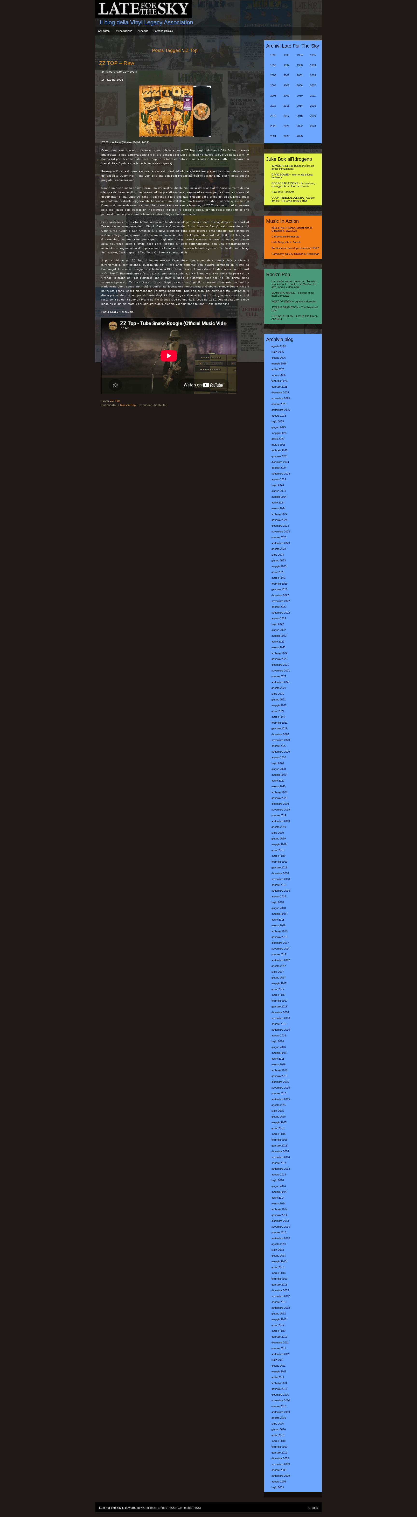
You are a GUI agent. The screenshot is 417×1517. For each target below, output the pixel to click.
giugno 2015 (278, 1116)
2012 (273, 105)
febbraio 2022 (279, 653)
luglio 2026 (277, 351)
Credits (313, 1508)
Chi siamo (104, 30)
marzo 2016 (278, 1064)
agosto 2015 (278, 1105)
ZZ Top (115, 400)
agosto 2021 (278, 687)
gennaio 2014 (279, 1215)
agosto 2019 (278, 826)
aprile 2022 (277, 641)
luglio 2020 (277, 763)
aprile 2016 (277, 1058)
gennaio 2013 (279, 1284)
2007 (313, 85)
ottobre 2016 (278, 1023)
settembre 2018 (280, 890)
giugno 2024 (278, 490)
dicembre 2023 (280, 525)
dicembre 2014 (280, 1151)
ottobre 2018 (278, 884)
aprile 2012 (277, 1325)
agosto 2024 (278, 479)
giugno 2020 (278, 769)
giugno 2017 (278, 977)
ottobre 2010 (278, 1406)
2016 (273, 115)
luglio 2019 (277, 832)
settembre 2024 (280, 473)
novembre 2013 (280, 1226)
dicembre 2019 (280, 803)
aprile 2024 (277, 502)
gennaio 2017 (279, 1006)
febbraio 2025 (279, 450)
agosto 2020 (278, 757)
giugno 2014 (278, 1186)
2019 (313, 115)
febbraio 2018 (279, 931)
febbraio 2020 (279, 792)
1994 (300, 55)
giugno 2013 (278, 1255)
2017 (286, 115)
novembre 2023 (280, 531)
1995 (313, 55)
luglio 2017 (277, 971)
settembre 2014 (280, 1168)
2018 (300, 115)
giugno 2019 (278, 838)
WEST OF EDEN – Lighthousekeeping (293, 301)
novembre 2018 (280, 879)
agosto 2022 (278, 618)
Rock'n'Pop (128, 405)
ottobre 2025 (278, 404)
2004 (273, 85)
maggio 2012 (278, 1319)
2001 (286, 75)
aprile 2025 (277, 438)
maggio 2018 (278, 913)
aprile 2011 (277, 1377)
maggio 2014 (278, 1191)
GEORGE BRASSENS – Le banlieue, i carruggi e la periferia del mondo (293, 185)
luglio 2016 (277, 1041)
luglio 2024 (277, 485)
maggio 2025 (278, 433)
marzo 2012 (278, 1330)
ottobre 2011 (278, 1348)
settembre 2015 (280, 1099)
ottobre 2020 (278, 745)
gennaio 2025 (279, 456)
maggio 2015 (278, 1122)
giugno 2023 (278, 560)
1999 (313, 65)
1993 (286, 55)
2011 (313, 95)
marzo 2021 (278, 716)
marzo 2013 (278, 1273)
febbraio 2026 (279, 380)
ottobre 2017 (278, 954)
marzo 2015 (278, 1134)
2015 (313, 105)
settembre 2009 (280, 1475)
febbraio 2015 (279, 1139)
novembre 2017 (280, 948)
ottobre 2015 (278, 1093)
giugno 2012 (278, 1313)
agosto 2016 (278, 1035)
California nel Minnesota (285, 236)
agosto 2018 (278, 896)
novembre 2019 (280, 809)
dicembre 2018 (280, 873)
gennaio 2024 (279, 519)
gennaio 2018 (279, 937)
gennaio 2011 (279, 1388)
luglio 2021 (277, 693)
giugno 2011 (278, 1365)
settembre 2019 (280, 821)
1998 (300, 65)
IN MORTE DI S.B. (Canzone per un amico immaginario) (292, 167)
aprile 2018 (277, 919)
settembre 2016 (280, 1029)
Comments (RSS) (189, 1508)
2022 (300, 126)
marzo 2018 (278, 925)
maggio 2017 (278, 983)
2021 (286, 126)
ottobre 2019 (278, 815)
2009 (286, 95)
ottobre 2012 (278, 1301)
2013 (286, 105)
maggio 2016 (278, 1052)
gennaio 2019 (279, 867)
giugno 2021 (278, 699)
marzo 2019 (278, 855)
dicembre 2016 (280, 1012)
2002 (300, 75)
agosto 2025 (278, 415)
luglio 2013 (277, 1249)
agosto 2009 (278, 1481)
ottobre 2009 (278, 1469)
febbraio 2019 (279, 861)
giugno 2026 (278, 357)
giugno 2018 (278, 908)
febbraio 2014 (279, 1209)
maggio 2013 (278, 1261)
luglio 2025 (277, 421)
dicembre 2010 (280, 1394)
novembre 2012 (280, 1296)
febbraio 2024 (279, 514)
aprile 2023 (277, 572)
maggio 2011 (278, 1371)
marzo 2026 (278, 375)
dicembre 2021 (280, 664)
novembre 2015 (280, 1087)
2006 (300, 85)
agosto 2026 (278, 346)
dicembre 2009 (280, 1458)
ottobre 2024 (278, 467)
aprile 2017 (277, 989)
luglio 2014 (277, 1180)
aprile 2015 (277, 1128)
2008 (273, 95)
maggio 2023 (278, 566)
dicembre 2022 (280, 595)
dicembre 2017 (280, 942)
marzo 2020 (278, 786)
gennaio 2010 (279, 1452)
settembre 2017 (280, 960)
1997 (286, 65)
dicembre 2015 (280, 1081)
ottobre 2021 (278, 676)
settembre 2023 (280, 543)
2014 (300, 105)
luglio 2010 (277, 1423)
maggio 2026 (278, 363)
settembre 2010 (280, 1412)
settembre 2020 (280, 751)
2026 (300, 136)
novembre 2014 (280, 1157)
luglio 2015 (277, 1110)
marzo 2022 (278, 647)
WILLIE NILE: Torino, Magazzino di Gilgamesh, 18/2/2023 (291, 229)
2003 (313, 75)
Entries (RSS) (167, 1508)
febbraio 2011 (279, 1383)
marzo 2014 (278, 1203)
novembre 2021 (280, 670)
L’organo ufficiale (163, 30)
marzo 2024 (278, 508)
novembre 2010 (280, 1400)
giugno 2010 (278, 1429)
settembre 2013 (280, 1238)
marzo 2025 (278, 444)
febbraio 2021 (279, 722)
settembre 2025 (280, 409)
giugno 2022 (278, 630)
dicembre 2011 (280, 1342)
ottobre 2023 (278, 537)
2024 (273, 136)
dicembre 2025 (280, 392)
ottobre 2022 (278, 606)
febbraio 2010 (279, 1446)
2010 (300, 95)
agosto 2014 (278, 1174)
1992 (273, 55)
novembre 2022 (280, 601)
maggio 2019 (278, 844)
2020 (273, 126)
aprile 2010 (277, 1435)
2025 (286, 136)
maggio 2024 (278, 496)
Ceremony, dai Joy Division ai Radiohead (295, 253)
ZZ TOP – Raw (116, 63)
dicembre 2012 (280, 1290)
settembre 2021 (280, 682)
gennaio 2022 (279, 658)
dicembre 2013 (280, 1220)
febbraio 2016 (279, 1070)
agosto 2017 (278, 966)
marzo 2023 (278, 577)
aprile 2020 (277, 780)
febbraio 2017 (279, 1000)
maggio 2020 (278, 774)
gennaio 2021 (279, 728)
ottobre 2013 (278, 1232)
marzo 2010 (278, 1441)
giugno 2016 (278, 1047)
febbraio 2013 (279, 1278)
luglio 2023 (277, 554)
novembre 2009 (280, 1464)
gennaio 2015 (279, 1145)
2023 (313, 126)
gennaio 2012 (279, 1336)
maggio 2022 (278, 635)
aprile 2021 (277, 711)
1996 (273, 65)
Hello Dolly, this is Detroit (285, 242)
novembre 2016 (280, 1018)
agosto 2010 (278, 1417)
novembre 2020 (280, 740)
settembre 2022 (280, 612)
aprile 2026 (277, 369)
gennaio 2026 (279, 386)
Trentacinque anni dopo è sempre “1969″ (295, 248)
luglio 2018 (277, 902)
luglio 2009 (277, 1487)
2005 (286, 85)
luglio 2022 (277, 624)
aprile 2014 (277, 1197)
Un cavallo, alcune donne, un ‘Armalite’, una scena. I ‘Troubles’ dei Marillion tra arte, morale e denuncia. (294, 284)
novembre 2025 (280, 398)
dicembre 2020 (280, 734)
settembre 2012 (280, 1307)
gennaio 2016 (279, 1076)
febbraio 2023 (279, 583)
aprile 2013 (277, 1267)
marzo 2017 (278, 994)
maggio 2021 (278, 705)
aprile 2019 (277, 850)
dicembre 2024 (280, 462)
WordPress (148, 1508)
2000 (273, 75)
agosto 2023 (278, 548)
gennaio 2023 (279, 589)
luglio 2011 (277, 1359)
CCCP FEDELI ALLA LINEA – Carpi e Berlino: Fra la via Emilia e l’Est (293, 199)
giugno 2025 (278, 427)
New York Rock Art (282, 191)
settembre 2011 (280, 1354)
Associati (143, 30)
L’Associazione (123, 30)
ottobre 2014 (278, 1162)
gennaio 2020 (279, 798)
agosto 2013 (278, 1244)
